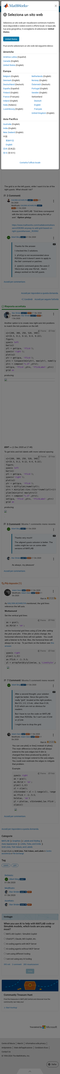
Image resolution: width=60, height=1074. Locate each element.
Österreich (36, 84)
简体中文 (10, 140)
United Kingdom (39, 113)
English (37, 105)
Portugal (35, 88)
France (6, 97)
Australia (7, 124)
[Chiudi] (56, 6)
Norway (35, 80)
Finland (6, 92)
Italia (5, 105)
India (5, 128)
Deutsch (38, 101)
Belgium (6, 76)
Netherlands (37, 76)
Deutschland (9, 84)
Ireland (6, 101)
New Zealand (9, 132)
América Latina (10, 57)
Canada (6, 61)
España (6, 88)
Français (38, 109)
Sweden (35, 92)
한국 (5, 153)
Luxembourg (9, 109)
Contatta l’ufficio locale (30, 162)
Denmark (7, 80)
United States (9, 65)
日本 (5, 149)
